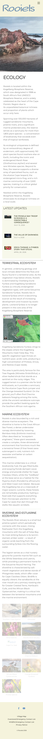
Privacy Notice (21, 725)
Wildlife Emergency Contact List (21, 722)
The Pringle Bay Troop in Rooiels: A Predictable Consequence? (26, 219)
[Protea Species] (11, 691)
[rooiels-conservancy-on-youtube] (24, 708)
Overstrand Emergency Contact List (22, 719)
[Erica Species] (11, 634)
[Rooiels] (18, 11)
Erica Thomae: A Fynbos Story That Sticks (26, 248)
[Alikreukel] (31, 616)
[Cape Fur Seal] (11, 642)
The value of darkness (26, 235)
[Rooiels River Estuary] (31, 634)
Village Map (21, 716)
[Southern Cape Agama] (11, 616)
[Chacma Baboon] (31, 652)
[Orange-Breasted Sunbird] (31, 671)
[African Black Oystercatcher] (11, 671)
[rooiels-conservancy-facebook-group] (19, 708)
